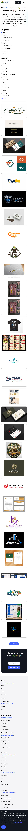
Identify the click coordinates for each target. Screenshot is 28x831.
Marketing (3, 697)
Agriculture (5, 69)
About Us (3, 757)
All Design (5, 32)
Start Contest (18, 2)
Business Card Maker (6, 798)
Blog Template (6, 43)
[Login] (22, 2)
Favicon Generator (5, 801)
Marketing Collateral (8, 45)
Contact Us (3, 766)
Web (2, 688)
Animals (5, 71)
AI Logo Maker (4, 795)
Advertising (5, 63)
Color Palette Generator (7, 804)
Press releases (4, 763)
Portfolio (5, 7)
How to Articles (4, 784)
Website (3, 706)
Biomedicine (6, 95)
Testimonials (4, 760)
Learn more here (17, 822)
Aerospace (5, 66)
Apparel (5, 77)
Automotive (6, 87)
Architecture (6, 79)
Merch (2, 691)
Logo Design (6, 35)
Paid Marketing (4, 723)
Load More (14, 643)
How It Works (4, 775)
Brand (2, 685)
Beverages (5, 93)
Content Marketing (5, 720)
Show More (3, 98)
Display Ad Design (7, 48)
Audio (4, 85)
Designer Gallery (5, 740)
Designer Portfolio (5, 746)
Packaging (3, 694)
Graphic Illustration (7, 51)
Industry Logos (4, 743)
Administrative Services (8, 60)
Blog (2, 781)
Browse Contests (5, 737)
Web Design (6, 40)
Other (4, 53)
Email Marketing (5, 729)
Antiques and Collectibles (9, 74)
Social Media (4, 726)
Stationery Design (7, 37)
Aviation (5, 90)
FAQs (2, 778)
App (2, 709)
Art (3, 82)
